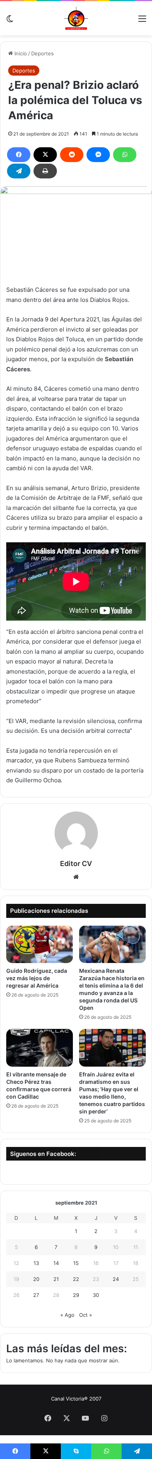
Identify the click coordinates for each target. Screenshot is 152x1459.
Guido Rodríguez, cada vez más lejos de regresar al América (36, 978)
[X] (45, 154)
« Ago (67, 1315)
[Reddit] (71, 154)
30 (96, 1295)
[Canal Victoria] (76, 18)
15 (76, 1263)
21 (56, 1279)
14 (56, 1263)
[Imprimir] (45, 171)
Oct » (85, 1315)
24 (116, 1279)
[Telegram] (18, 171)
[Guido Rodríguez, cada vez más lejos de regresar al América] (39, 944)
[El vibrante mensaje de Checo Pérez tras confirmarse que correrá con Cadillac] (39, 1047)
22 (76, 1279)
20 (36, 1279)
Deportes (42, 53)
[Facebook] (18, 154)
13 (36, 1263)
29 (76, 1295)
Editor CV (76, 863)
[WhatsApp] (124, 154)
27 (36, 1295)
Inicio (20, 53)
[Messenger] (98, 154)
